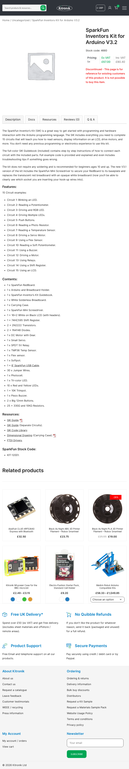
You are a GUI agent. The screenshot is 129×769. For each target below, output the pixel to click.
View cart (8, 746)
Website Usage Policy (80, 713)
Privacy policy (75, 724)
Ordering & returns (78, 678)
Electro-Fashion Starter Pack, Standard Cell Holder (64, 586)
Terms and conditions (80, 719)
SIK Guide (13, 420)
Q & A (91, 119)
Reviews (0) (72, 119)
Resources (49, 119)
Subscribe (77, 754)
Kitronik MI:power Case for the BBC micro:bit (21, 586)
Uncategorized (21, 20)
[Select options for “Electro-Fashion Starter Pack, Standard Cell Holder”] (64, 577)
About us (7, 678)
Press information (12, 713)
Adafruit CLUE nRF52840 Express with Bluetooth (21, 530)
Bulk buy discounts (78, 690)
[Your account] (110, 8)
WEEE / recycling (12, 707)
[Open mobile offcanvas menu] (124, 8)
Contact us (8, 684)
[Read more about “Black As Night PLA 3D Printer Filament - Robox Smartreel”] (107, 520)
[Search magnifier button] (43, 8)
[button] (12, 599)
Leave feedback (11, 695)
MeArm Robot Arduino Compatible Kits (107, 586)
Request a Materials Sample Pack (87, 707)
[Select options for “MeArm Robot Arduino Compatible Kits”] (107, 577)
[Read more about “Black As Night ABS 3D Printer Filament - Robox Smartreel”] (64, 520)
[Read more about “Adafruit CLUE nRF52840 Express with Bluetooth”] (21, 520)
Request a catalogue (14, 690)
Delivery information (79, 684)
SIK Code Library (17, 430)
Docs (31, 119)
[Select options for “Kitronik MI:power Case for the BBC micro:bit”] (21, 577)
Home (5, 20)
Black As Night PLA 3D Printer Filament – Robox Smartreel (107, 530)
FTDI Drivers (14, 440)
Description (13, 119)
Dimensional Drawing (19, 435)
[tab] (13, 119)
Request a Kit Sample (79, 701)
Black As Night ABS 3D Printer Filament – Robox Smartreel (64, 530)
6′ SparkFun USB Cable (25, 365)
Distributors (74, 695)
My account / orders (14, 740)
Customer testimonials (15, 701)
